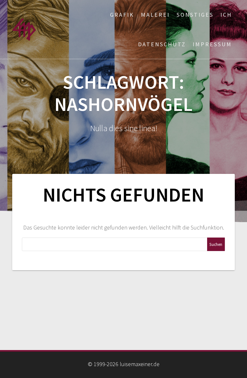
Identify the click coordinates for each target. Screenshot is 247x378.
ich (226, 14)
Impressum (212, 44)
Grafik (122, 14)
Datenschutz (162, 44)
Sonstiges (195, 14)
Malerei (155, 14)
